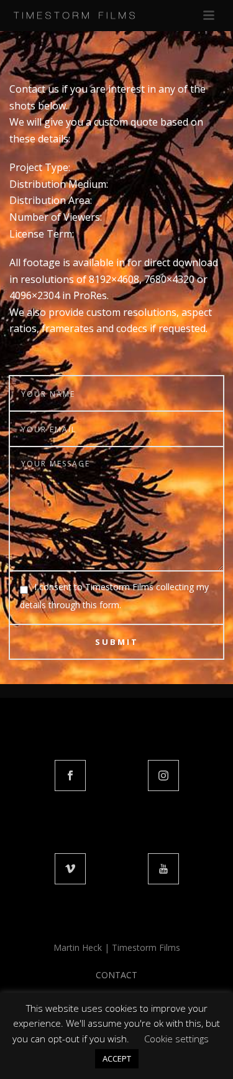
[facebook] (70, 775)
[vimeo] (70, 868)
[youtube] (163, 868)
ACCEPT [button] (117, 1058)
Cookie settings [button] (176, 1038)
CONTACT (116, 975)
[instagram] (163, 775)
